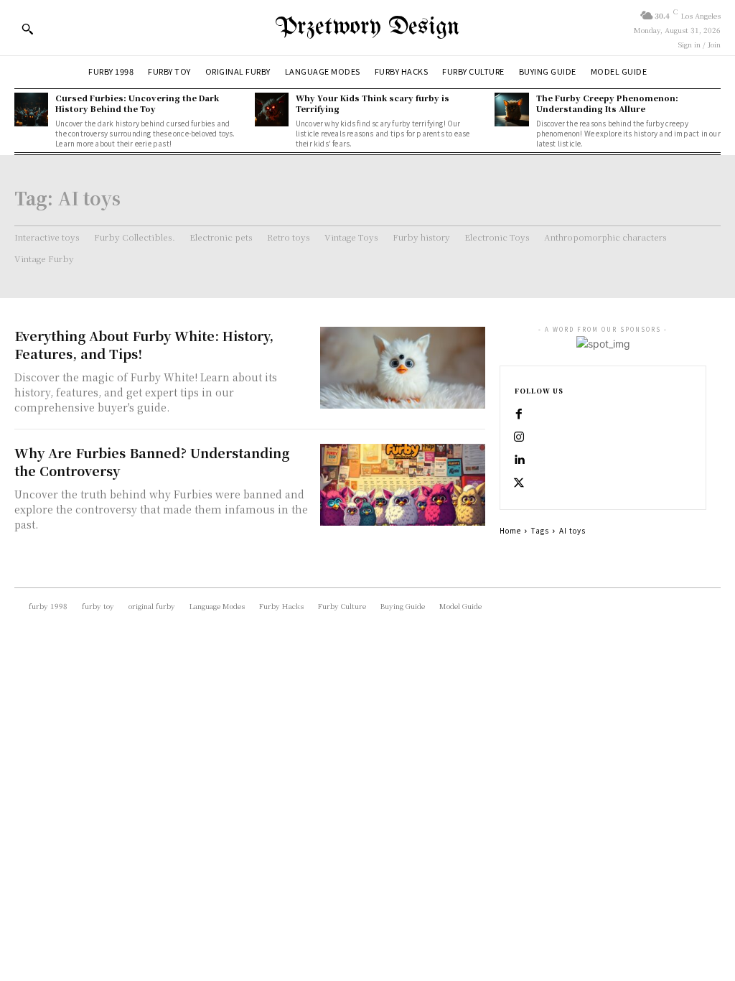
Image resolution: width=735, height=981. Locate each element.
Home (510, 530)
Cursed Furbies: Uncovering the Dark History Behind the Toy (137, 103)
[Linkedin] (518, 460)
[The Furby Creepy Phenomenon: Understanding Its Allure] (511, 109)
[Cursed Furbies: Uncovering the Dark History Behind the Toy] (31, 109)
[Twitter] (518, 483)
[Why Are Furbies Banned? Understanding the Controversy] (402, 485)
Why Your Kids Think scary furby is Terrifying (372, 103)
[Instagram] (518, 437)
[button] (27, 29)
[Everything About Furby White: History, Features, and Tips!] (402, 368)
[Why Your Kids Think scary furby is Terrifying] (272, 109)
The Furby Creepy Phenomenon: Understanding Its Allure (607, 103)
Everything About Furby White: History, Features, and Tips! (143, 344)
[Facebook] (518, 414)
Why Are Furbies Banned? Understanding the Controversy (151, 461)
